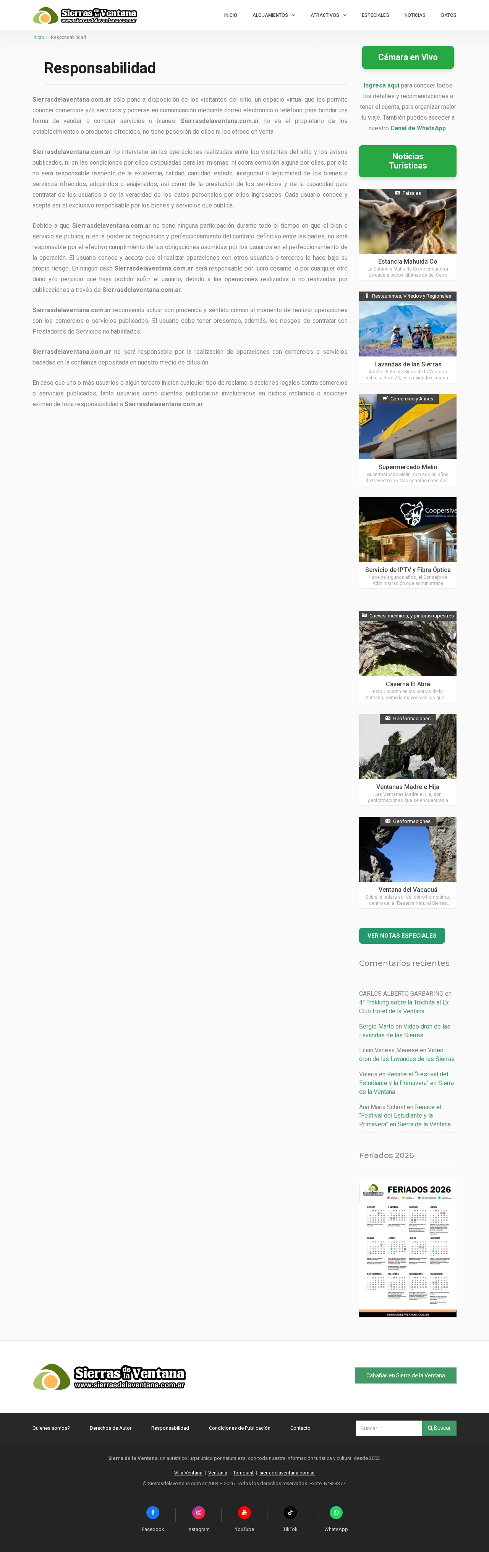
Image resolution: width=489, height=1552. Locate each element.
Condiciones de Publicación (239, 1428)
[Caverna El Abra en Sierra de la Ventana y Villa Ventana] (408, 657)
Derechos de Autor (110, 1428)
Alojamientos (270, 15)
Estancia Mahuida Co (407, 261)
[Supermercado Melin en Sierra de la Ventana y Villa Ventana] (408, 440)
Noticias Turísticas (408, 161)
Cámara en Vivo (408, 57)
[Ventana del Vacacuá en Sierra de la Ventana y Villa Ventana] (408, 862)
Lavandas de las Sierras (408, 364)
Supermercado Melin (408, 467)
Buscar (442, 1428)
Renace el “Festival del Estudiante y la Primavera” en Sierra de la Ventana (406, 1083)
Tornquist (243, 1473)
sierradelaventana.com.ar (287, 1473)
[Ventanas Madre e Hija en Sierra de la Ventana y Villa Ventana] (408, 759)
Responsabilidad (170, 1428)
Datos (449, 15)
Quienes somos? (51, 1428)
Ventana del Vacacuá (408, 889)
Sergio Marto (376, 1026)
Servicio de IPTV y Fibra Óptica (408, 569)
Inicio (231, 15)
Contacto (300, 1428)
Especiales (375, 15)
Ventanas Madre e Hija (407, 787)
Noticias (415, 15)
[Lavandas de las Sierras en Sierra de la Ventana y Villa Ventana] (408, 337)
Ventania (217, 1473)
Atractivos (325, 15)
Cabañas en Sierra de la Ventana (405, 1375)
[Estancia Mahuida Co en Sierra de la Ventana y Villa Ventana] (408, 234)
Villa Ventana (188, 1473)
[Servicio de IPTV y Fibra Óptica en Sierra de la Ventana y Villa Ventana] (408, 542)
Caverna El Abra (408, 684)
